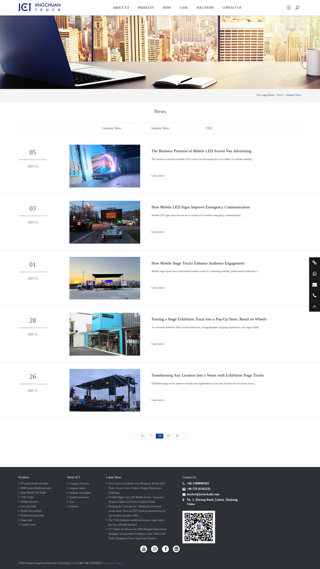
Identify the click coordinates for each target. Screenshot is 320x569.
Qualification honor (79, 497)
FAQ (209, 128)
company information (80, 492)
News (167, 7)
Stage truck (26, 520)
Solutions (74, 506)
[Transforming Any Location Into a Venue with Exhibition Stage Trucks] (104, 390)
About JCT (121, 7)
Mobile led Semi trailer (32, 515)
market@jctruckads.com (314, 284)
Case (184, 7)
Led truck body (28, 506)
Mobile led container (31, 510)
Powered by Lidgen (112, 563)
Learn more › (158, 175)
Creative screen (28, 524)
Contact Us (231, 7)
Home (271, 95)
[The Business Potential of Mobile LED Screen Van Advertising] (104, 165)
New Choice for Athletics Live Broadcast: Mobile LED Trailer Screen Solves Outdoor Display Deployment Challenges (136, 488)
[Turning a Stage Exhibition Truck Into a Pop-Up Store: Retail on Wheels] (104, 334)
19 (168, 435)
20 (177, 435)
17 (150, 435)
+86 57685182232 (314, 295)
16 (142, 435)
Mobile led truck (29, 501)
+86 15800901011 (314, 273)
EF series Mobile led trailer (35, 483)
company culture (77, 488)
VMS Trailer (27, 497)
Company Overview (79, 483)
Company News (111, 128)
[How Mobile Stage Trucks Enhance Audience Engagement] (104, 277)
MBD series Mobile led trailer (36, 488)
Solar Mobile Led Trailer (33, 492)
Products (146, 7)
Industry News (293, 95)
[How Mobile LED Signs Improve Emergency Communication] (104, 222)
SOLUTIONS (205, 7)
